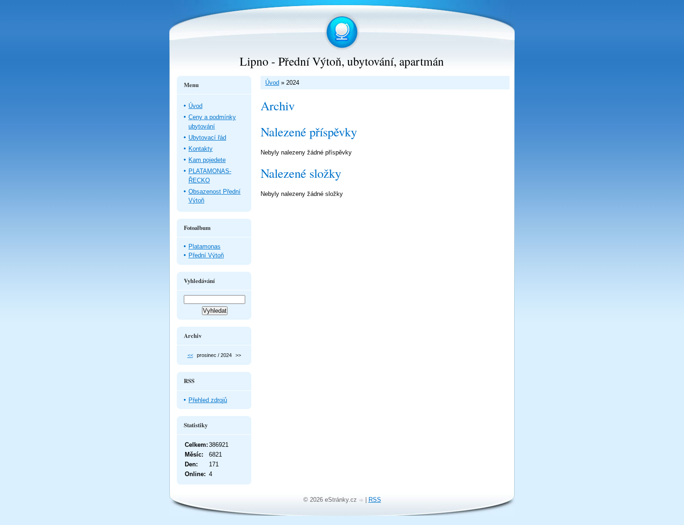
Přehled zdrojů (207, 400)
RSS (375, 499)
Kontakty (200, 148)
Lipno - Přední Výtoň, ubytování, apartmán (342, 61)
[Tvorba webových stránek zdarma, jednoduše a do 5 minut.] (362, 500)
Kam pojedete (207, 159)
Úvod (272, 82)
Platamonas (204, 246)
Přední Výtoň (206, 255)
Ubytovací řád (207, 137)
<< (190, 355)
